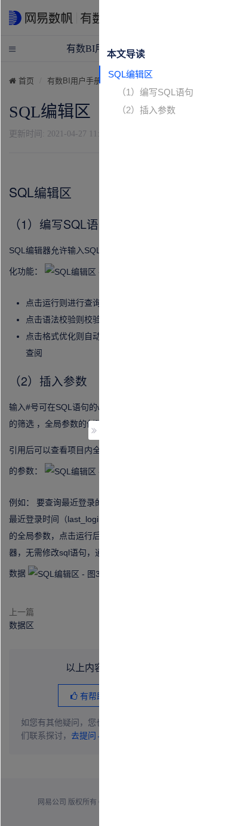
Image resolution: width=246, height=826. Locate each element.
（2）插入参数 (146, 110)
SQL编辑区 (130, 74)
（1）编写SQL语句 (155, 92)
